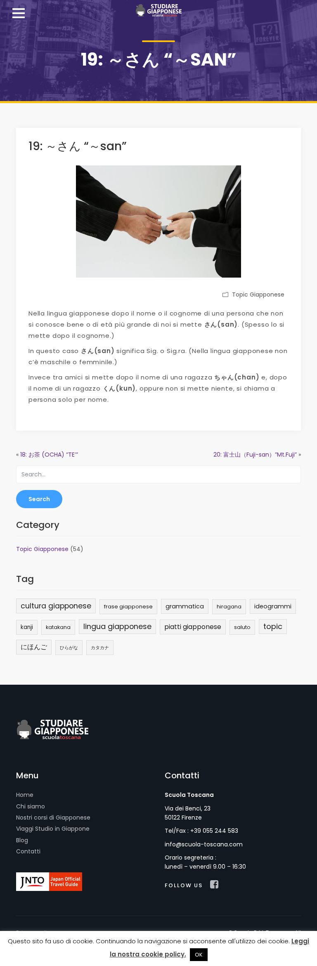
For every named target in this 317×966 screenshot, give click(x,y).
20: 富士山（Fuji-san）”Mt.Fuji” (255, 454)
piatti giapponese (192, 626)
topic (272, 626)
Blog (22, 840)
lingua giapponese (117, 626)
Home (24, 795)
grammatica (185, 606)
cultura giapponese (56, 606)
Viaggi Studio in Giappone (53, 829)
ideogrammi (272, 606)
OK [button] (199, 955)
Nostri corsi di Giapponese (53, 817)
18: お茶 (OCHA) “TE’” (49, 454)
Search (39, 499)
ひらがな (69, 647)
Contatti (28, 851)
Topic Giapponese (258, 294)
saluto (242, 627)
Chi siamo (30, 806)
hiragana (229, 606)
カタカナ (100, 647)
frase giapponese (128, 606)
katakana (58, 627)
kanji (27, 627)
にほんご (34, 647)
